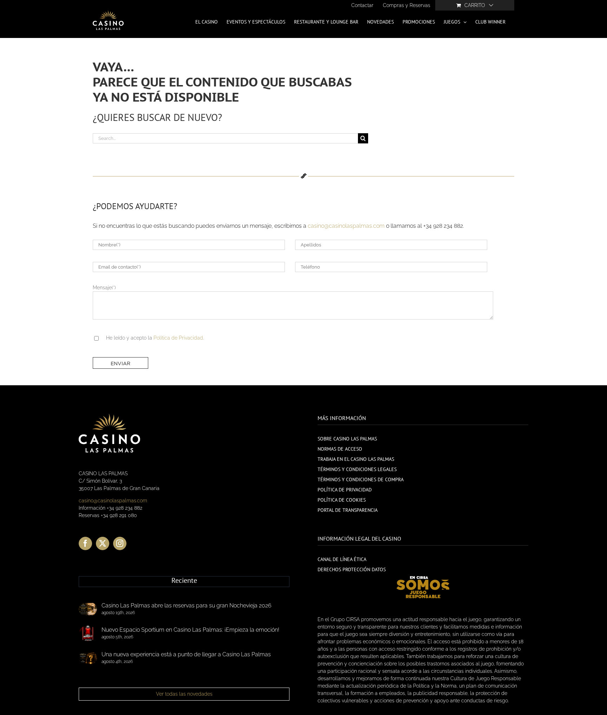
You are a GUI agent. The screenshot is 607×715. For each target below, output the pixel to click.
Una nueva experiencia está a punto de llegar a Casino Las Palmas (186, 654)
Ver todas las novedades (184, 694)
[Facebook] (85, 543)
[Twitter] (102, 543)
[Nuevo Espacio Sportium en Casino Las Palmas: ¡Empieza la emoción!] (88, 633)
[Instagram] (119, 543)
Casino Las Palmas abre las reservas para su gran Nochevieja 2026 (187, 605)
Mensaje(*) (104, 287)
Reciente (184, 580)
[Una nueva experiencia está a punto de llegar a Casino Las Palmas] (88, 658)
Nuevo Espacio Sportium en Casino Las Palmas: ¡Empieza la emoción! (190, 629)
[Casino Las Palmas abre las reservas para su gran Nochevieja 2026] (88, 609)
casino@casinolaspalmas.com (346, 226)
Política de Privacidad (178, 338)
